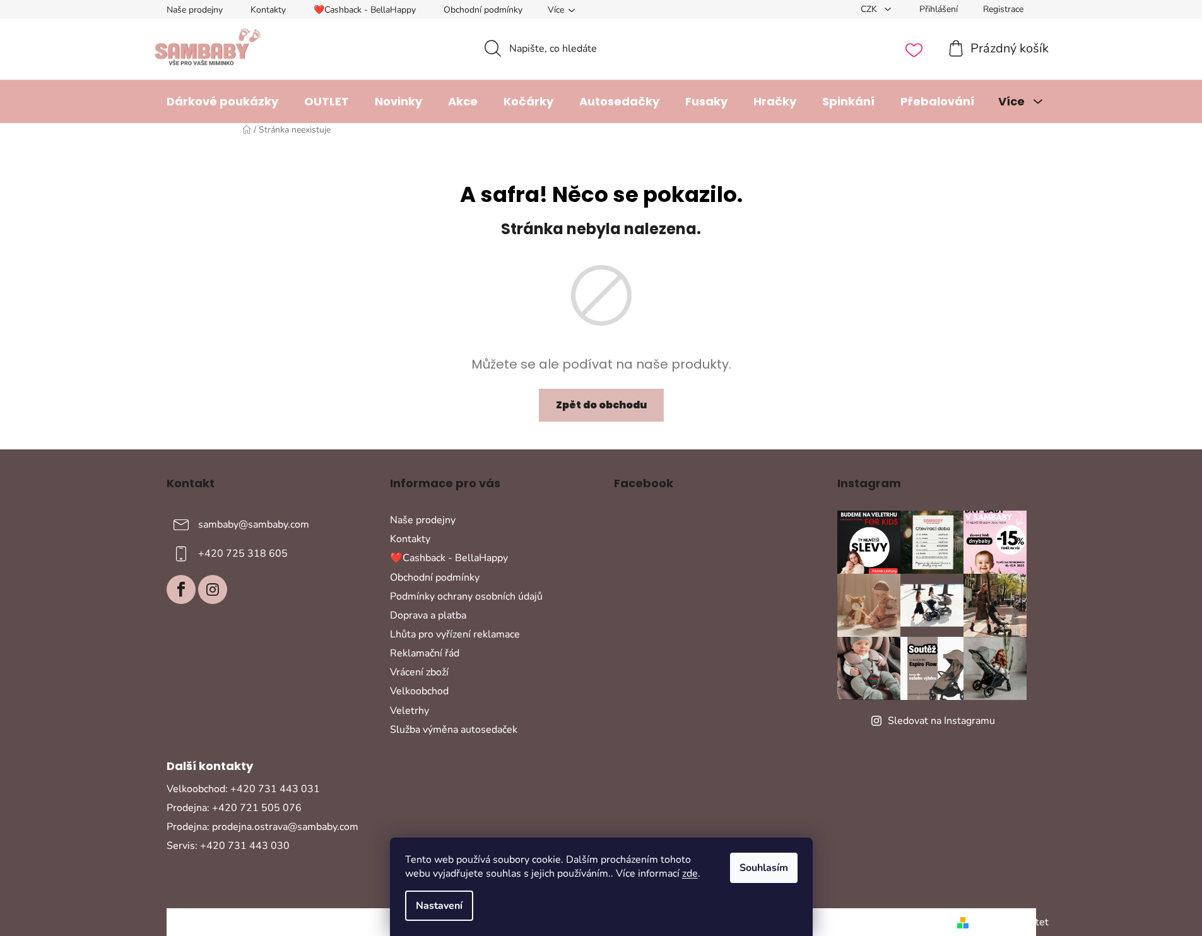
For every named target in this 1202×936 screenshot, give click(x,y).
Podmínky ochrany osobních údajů (466, 596)
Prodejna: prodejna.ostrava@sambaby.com (262, 827)
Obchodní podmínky (483, 10)
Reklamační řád (424, 653)
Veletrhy (409, 711)
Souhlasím (763, 868)
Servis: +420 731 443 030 (228, 846)
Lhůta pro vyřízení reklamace (455, 634)
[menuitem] (222, 101)
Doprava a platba (428, 615)
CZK (870, 9)
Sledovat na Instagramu (941, 721)
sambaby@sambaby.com (253, 524)
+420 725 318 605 (243, 553)
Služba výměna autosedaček (453, 730)
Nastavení (439, 906)
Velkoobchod (419, 691)
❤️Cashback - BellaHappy (365, 10)
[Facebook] (181, 589)
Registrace (1003, 9)
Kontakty (268, 10)
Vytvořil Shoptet (1011, 922)
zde (690, 873)
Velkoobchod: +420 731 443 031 (243, 789)
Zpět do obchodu (601, 405)
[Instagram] (212, 589)
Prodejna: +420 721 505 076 (234, 808)
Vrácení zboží (419, 672)
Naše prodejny (195, 10)
